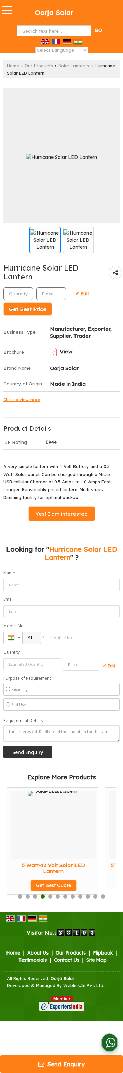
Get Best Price (27, 309)
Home (13, 65)
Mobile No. (14, 626)
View (65, 351)
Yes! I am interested (62, 514)
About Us (38, 953)
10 (88, 896)
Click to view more (21, 399)
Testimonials (32, 960)
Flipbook (103, 953)
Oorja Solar (54, 12)
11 (95, 896)
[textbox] (55, 30)
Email (8, 599)
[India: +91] (13, 638)
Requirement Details (23, 720)
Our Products (39, 65)
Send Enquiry (65, 1064)
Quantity (11, 652)
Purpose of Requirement (27, 678)
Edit (84, 293)
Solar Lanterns (73, 65)
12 (103, 896)
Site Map (96, 960)
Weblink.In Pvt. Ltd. (83, 985)
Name (9, 573)
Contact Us (66, 960)
